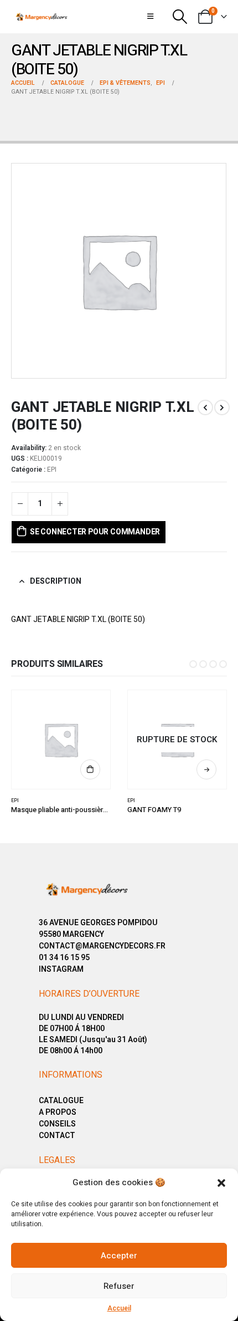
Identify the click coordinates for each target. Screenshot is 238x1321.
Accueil (119, 1308)
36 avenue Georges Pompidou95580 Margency (98, 928)
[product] (61, 739)
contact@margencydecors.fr (102, 946)
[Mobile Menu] (150, 16)
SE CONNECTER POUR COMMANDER (95, 532)
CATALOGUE (61, 1100)
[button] (221, 1182)
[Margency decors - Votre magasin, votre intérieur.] (41, 16)
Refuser (119, 1286)
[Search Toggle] (179, 16)
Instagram (61, 969)
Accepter (119, 1255)
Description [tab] (55, 581)
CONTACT (57, 1135)
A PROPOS (57, 1112)
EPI (51, 469)
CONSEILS (57, 1124)
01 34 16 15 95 (64, 957)
